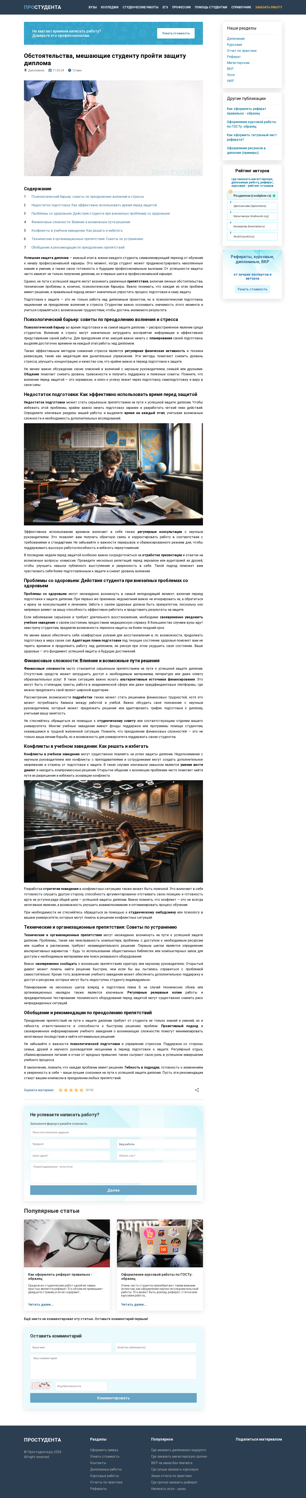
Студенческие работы (140, 7)
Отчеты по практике (106, 1482)
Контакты (98, 1463)
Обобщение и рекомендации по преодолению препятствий (77, 247)
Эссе (231, 75)
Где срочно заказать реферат (174, 1482)
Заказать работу (268, 7)
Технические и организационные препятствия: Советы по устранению (87, 239)
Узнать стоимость (176, 33)
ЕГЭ (165, 7)
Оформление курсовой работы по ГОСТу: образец (156, 1276)
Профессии (181, 7)
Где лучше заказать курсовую (175, 1469)
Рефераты (98, 1489)
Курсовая (234, 45)
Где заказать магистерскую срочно (179, 1456)
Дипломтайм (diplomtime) (250, 206)
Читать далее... (40, 1304)
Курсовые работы (104, 1476)
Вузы (93, 7)
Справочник (241, 7)
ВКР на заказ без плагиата (171, 1463)
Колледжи (109, 7)
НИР (230, 81)
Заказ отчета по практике (171, 1476)
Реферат (234, 57)
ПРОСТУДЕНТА (42, 1440)
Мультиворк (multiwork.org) (251, 216)
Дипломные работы (106, 1469)
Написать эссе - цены (168, 1489)
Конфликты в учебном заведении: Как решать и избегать (77, 231)
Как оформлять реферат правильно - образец (60, 1276)
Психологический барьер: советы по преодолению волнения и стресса (87, 197)
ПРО (42, 7)
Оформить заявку (104, 1450)
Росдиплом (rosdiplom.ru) (252, 195)
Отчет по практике (242, 51)
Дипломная (36, 70)
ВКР (230, 69)
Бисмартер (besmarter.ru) (249, 226)
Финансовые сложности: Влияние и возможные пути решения (80, 222)
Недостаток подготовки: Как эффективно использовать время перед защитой (94, 205)
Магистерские (238, 63)
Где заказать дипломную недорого (178, 1450)
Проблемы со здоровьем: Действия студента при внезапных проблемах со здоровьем (100, 213)
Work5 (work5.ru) (244, 236)
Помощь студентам (211, 7)
